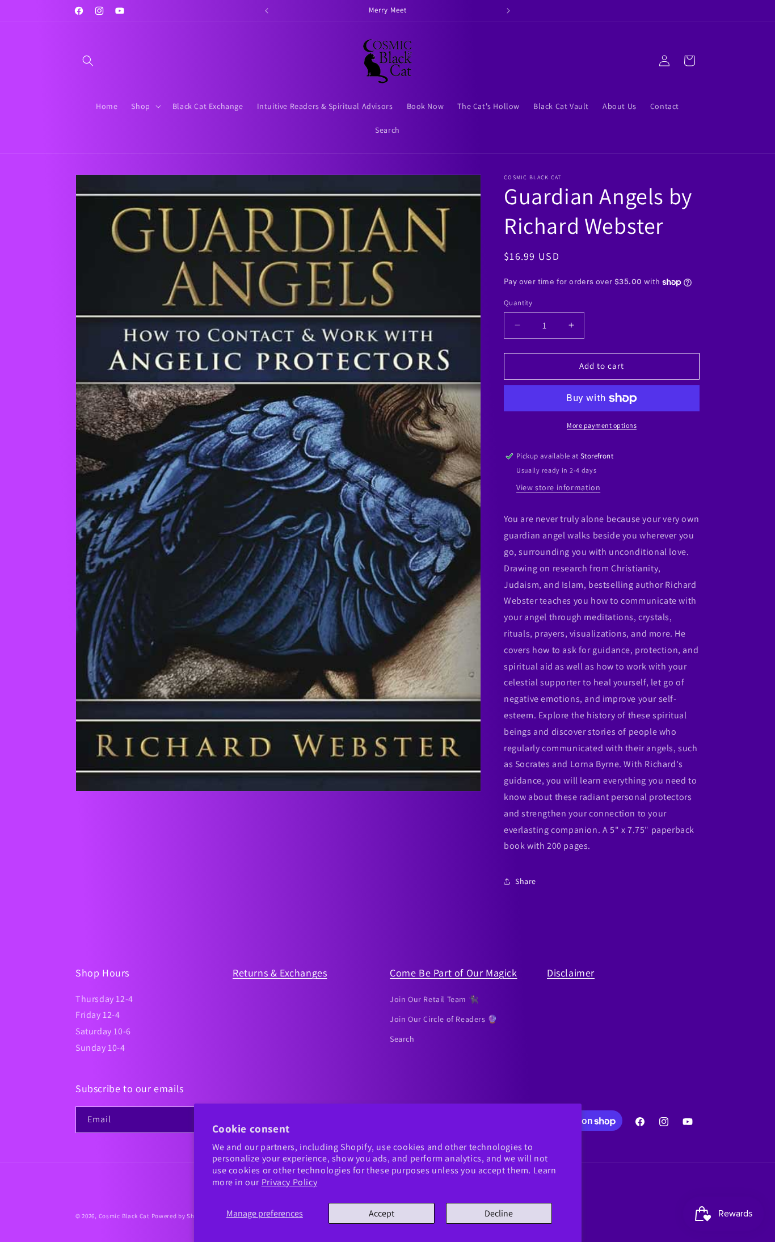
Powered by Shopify (180, 1216)
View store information (558, 487)
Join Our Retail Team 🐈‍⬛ (434, 998)
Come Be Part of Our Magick (453, 972)
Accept (381, 1213)
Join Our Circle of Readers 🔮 (444, 1018)
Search (402, 1038)
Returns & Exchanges (280, 972)
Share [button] (525, 881)
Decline (499, 1213)
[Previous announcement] (266, 11)
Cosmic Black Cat (124, 1216)
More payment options (602, 425)
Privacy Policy (289, 1182)
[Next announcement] (508, 11)
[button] (87, 60)
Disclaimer (571, 972)
